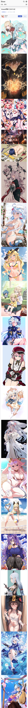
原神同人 (4, 12)
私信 (25, 16)
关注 (20, 16)
